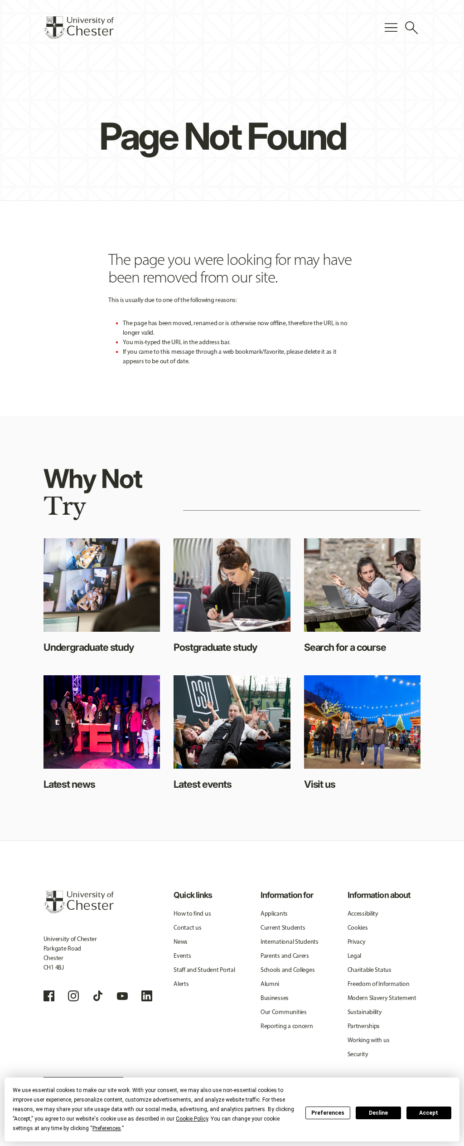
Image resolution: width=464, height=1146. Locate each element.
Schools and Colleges (287, 970)
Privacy (357, 942)
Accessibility (363, 913)
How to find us (192, 913)
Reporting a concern (287, 1026)
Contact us (187, 927)
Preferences (327, 1113)
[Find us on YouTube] (122, 995)
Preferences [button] (106, 1128)
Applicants (274, 913)
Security (358, 1054)
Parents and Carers (285, 956)
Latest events (203, 784)
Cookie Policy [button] (192, 1119)
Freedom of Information (379, 984)
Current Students (283, 927)
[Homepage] (79, 27)
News (181, 942)
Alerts (181, 984)
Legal (355, 956)
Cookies (358, 927)
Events (182, 956)
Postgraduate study (215, 647)
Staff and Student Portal (204, 970)
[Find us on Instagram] (73, 995)
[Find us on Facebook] (49, 995)
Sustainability (365, 1012)
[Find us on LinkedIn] (146, 995)
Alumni (270, 984)
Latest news (69, 784)
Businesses (275, 998)
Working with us (369, 1040)
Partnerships (364, 1026)
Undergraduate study (89, 647)
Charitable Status (370, 970)
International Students (290, 942)
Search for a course (345, 647)
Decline (378, 1113)
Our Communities (284, 1012)
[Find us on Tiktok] (97, 995)
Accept (428, 1113)
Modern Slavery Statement (382, 998)
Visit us (319, 784)
